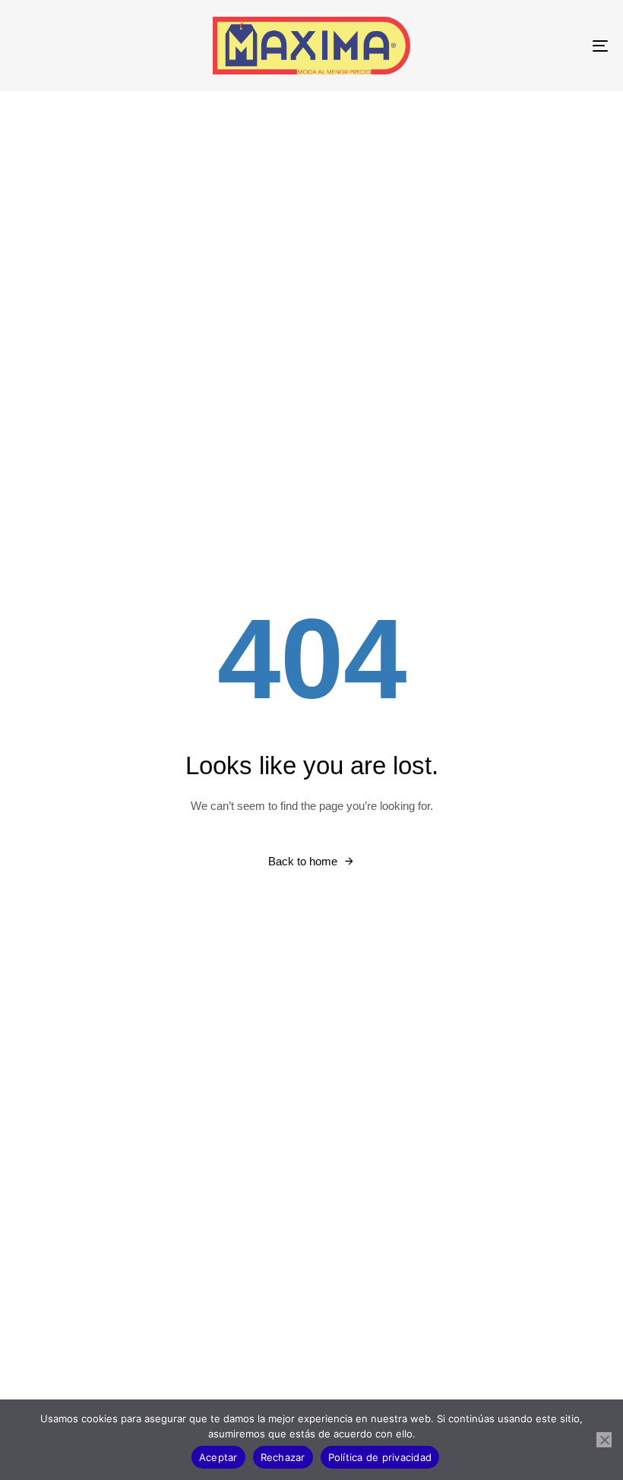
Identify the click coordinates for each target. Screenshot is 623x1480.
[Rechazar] (604, 1439)
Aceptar (218, 1457)
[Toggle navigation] (509, 45)
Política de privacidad (380, 1457)
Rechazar (283, 1457)
